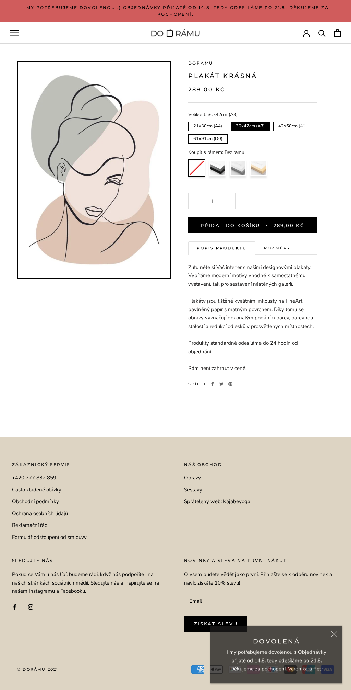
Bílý (237, 168)
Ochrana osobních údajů (40, 513)
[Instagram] (30, 606)
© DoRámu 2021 (38, 669)
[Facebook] (212, 384)
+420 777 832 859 (34, 477)
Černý (217, 168)
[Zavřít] (334, 632)
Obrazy (192, 477)
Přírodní (258, 168)
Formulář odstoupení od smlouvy (49, 537)
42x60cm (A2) (293, 125)
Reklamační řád (30, 525)
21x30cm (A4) (208, 125)
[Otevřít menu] (14, 33)
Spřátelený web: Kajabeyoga (217, 501)
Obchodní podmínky (35, 501)
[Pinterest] (230, 384)
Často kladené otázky (36, 489)
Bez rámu (196, 168)
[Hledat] (322, 32)
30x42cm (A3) (250, 125)
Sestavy (193, 489)
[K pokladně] (337, 33)
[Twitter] (221, 384)
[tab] (221, 248)
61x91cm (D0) (208, 138)
